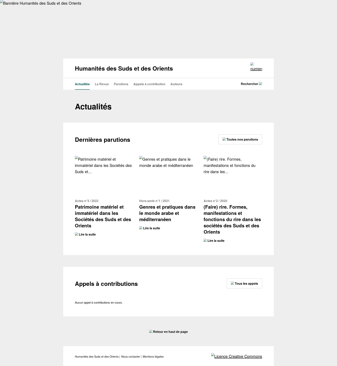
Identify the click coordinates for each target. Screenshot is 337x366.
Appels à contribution (149, 84)
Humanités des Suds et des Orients (97, 356)
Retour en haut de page (170, 331)
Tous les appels (246, 283)
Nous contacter (131, 356)
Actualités (82, 84)
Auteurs (176, 84)
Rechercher (250, 84)
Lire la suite (87, 234)
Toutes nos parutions (242, 139)
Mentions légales (153, 356)
